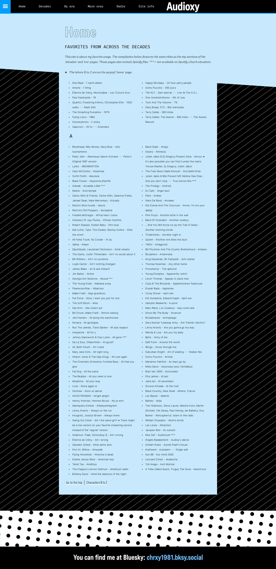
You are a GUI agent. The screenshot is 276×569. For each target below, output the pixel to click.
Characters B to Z (96, 483)
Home (22, 6)
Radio (121, 6)
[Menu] (5, 6)
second (110, 72)
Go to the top (74, 483)
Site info (146, 6)
